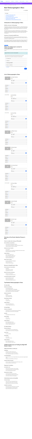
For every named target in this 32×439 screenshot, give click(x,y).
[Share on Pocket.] (27, 10)
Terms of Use (24, 66)
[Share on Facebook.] (23, 10)
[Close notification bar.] (30, 3)
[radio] (16, 58)
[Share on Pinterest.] (26, 10)
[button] (16, 53)
